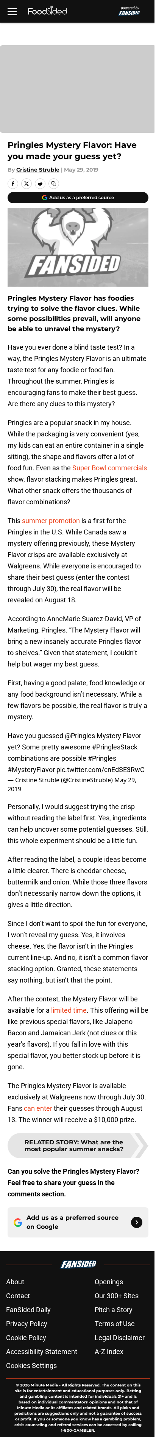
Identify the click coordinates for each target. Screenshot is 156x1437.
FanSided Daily (28, 1310)
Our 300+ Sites (117, 1296)
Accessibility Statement (41, 1352)
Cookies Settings (31, 1365)
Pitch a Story (114, 1310)
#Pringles (102, 758)
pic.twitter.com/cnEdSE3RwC (100, 770)
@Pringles (80, 736)
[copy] (53, 183)
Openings (109, 1282)
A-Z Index (109, 1352)
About (15, 1282)
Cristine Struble (37, 169)
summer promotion (51, 521)
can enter (38, 1108)
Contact (18, 1296)
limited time (69, 1010)
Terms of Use (115, 1324)
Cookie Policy (26, 1338)
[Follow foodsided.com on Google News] (136, 1222)
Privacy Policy (26, 1324)
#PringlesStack (114, 747)
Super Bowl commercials (109, 468)
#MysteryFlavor (31, 770)
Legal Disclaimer (120, 1338)
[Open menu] (12, 11)
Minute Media (44, 1385)
